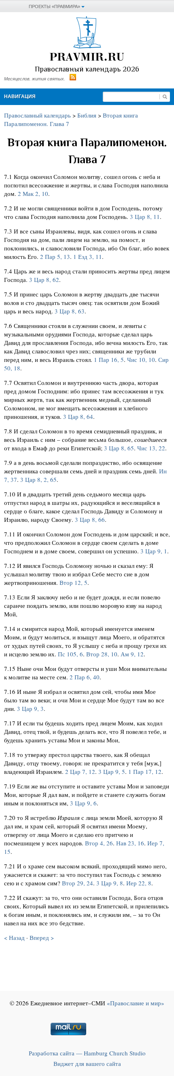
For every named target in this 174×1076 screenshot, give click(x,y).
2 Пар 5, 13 (55, 256)
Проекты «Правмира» (54, 6)
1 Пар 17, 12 (144, 771)
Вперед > (42, 937)
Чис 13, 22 (151, 448)
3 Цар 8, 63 (70, 311)
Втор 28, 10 (101, 654)
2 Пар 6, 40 (85, 677)
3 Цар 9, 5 (111, 771)
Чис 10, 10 (141, 359)
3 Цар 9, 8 (109, 883)
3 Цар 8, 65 (119, 448)
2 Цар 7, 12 (80, 771)
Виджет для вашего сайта (87, 1063)
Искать (164, 97)
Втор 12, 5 (73, 582)
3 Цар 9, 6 (83, 803)
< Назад (14, 937)
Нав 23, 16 (130, 843)
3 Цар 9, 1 (153, 551)
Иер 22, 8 (138, 883)
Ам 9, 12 (132, 654)
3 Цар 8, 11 (145, 216)
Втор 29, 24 (77, 883)
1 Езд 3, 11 (87, 256)
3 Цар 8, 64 (78, 416)
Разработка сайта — (87, 1053)
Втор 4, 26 (99, 843)
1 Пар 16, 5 (109, 359)
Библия (86, 115)
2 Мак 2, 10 (33, 193)
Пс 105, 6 (70, 654)
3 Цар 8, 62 (44, 279)
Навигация (20, 96)
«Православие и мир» (135, 1003)
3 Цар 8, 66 (90, 519)
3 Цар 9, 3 (30, 708)
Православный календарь (37, 115)
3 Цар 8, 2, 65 (38, 479)
